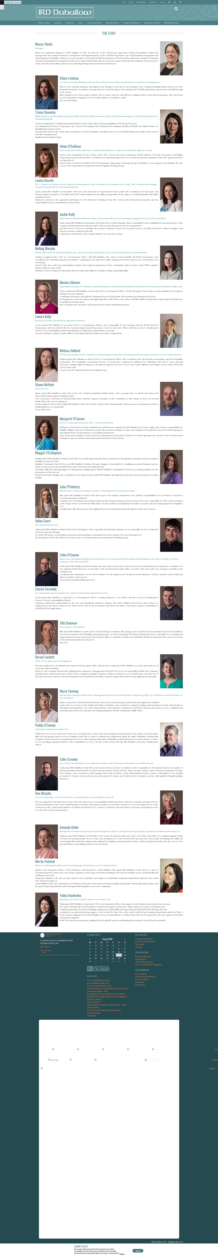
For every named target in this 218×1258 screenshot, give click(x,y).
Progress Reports (143, 956)
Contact (162, 2)
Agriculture (57, 23)
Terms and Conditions (145, 976)
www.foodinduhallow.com (99, 986)
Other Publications (144, 962)
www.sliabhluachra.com (98, 980)
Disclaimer (140, 985)
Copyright (140, 982)
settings (122, 1254)
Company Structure (144, 939)
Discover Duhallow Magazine (148, 964)
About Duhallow (141, 2)
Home (123, 2)
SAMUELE (91, 1016)
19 (101, 955)
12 (101, 952)
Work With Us (152, 2)
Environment (70, 23)
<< (90, 939)
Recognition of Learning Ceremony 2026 (105, 994)
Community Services (112, 23)
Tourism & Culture (44, 23)
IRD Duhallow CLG (53, 934)
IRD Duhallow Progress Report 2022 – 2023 (106, 1005)
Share (44, 952)
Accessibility (141, 974)
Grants (80, 23)
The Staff (139, 944)
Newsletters (140, 959)
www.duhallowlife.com (98, 983)
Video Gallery (93, 1007)
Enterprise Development (132, 23)
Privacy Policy (142, 979)
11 (96, 952)
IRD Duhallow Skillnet (171, 23)
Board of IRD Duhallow (145, 941)
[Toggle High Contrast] (2, 2)
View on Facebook (46, 950)
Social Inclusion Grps (94, 23)
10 (90, 952)
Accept (138, 1251)
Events (131, 2)
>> (125, 939)
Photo (47, 947)
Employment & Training (151, 23)
